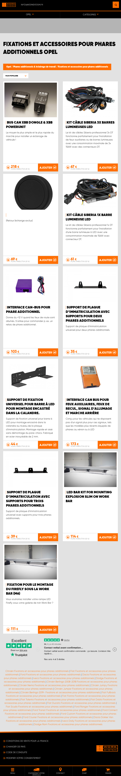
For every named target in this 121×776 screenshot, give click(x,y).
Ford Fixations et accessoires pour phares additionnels (50, 674)
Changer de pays (15, 746)
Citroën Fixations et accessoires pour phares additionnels (37, 671)
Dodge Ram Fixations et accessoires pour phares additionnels (68, 724)
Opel (9, 67)
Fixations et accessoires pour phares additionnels (83, 67)
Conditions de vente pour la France (27, 741)
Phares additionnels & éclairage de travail (34, 67)
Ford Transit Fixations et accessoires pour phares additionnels (67, 710)
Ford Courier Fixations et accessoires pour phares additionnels (57, 717)
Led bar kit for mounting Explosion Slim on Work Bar (89, 497)
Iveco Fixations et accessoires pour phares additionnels (63, 678)
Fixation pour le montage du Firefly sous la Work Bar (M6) (29, 589)
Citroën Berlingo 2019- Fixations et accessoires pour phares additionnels (60, 692)
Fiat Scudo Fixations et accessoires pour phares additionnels (39, 706)
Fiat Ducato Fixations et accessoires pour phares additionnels (81, 703)
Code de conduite (16, 752)
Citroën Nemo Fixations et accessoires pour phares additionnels (54, 685)
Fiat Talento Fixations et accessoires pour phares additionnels (55, 699)
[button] (15, 75)
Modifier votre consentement (23, 758)
